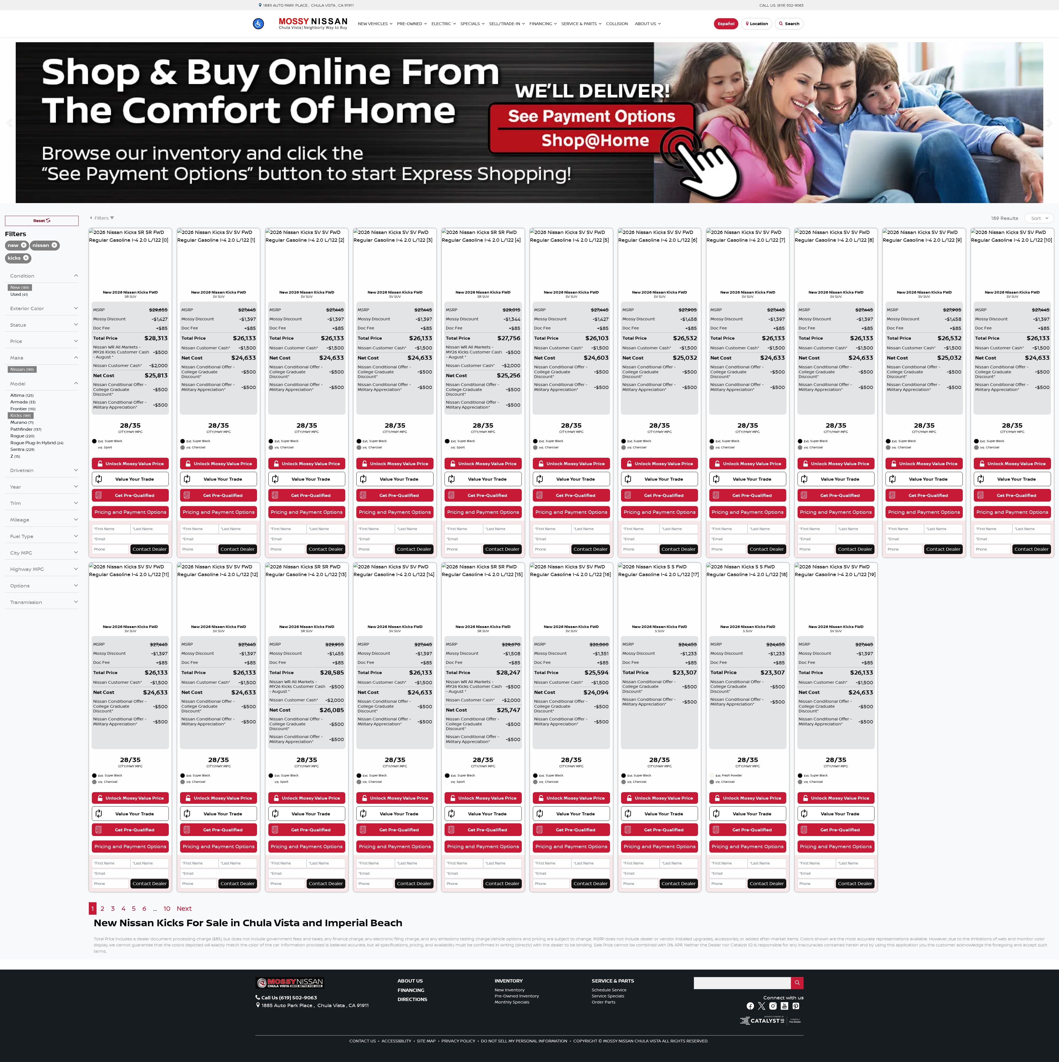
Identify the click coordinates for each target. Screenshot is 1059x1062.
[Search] (797, 983)
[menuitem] (43, 287)
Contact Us (363, 1041)
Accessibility (397, 1041)
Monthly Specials (512, 1002)
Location (759, 23)
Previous (9, 122)
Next (1049, 122)
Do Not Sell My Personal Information (524, 1041)
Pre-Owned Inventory (517, 996)
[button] (258, 23)
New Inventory (510, 990)
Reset (39, 220)
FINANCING (411, 990)
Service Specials (608, 996)
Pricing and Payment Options (130, 511)
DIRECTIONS (412, 999)
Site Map (427, 1041)
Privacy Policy (459, 1041)
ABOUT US (410, 981)
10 (167, 908)
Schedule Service (609, 990)
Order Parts (604, 1002)
